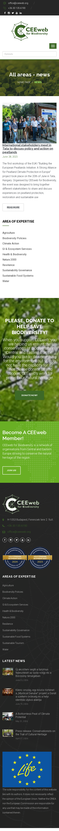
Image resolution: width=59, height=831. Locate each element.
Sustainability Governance (17, 270)
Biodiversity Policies (14, 238)
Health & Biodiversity (14, 254)
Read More (13, 207)
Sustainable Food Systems (17, 275)
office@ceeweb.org (18, 3)
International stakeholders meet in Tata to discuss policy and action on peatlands (27, 148)
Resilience (8, 265)
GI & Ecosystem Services (17, 248)
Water (5, 281)
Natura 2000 (9, 259)
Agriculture (8, 232)
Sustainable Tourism (13, 643)
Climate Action (10, 243)
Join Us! (11, 470)
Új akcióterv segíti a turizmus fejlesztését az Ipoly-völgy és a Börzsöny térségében (33, 673)
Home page (24, 82)
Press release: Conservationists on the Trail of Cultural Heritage (35, 732)
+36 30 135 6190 (16, 8)
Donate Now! (29, 395)
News (38, 82)
